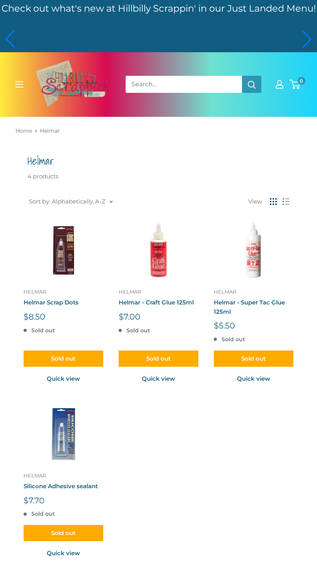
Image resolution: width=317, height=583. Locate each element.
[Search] (251, 84)
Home (23, 130)
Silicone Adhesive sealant (61, 486)
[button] (10, 39)
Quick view (63, 378)
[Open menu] (19, 84)
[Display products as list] (286, 201)
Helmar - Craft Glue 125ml (156, 302)
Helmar (50, 130)
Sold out (63, 358)
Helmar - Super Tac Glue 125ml (249, 307)
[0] (295, 84)
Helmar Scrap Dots (51, 302)
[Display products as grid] (273, 201)
